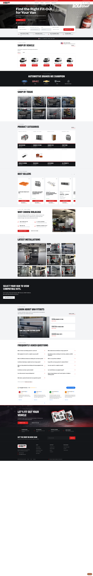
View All (73, 45)
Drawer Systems (38, 448)
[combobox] (24, 29)
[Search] (82, 3)
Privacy (28, 459)
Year (42, 27)
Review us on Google (70, 387)
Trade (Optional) (55, 27)
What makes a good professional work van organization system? (29, 378)
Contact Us (51, 451)
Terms (31, 459)
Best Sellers (38, 453)
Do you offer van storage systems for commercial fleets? (58, 362)
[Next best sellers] (74, 174)
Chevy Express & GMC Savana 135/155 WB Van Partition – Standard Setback (37, 192)
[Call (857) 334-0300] (87, 3)
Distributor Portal (86, 0)
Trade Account (66, 450)
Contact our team (28, 381)
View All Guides (72, 313)
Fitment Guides (52, 448)
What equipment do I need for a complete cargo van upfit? (28, 354)
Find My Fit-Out (69, 29)
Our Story (65, 448)
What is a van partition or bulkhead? (54, 358)
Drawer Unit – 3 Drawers (64, 194)
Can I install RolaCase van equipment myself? (56, 370)
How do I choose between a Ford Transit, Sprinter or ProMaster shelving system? (59, 374)
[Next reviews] (50, 403)
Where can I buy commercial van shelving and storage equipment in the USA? (30, 366)
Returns (51, 450)
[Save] (29, 179)
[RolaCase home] (6, 3)
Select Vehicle (22, 27)
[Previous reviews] (43, 403)
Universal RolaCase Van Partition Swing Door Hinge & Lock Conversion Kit (51, 193)
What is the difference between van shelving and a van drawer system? (30, 358)
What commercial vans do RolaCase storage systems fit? (58, 350)
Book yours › (55, 0)
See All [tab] (19, 52)
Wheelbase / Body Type (34, 27)
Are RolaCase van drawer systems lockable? (25, 370)
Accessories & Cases (39, 450)
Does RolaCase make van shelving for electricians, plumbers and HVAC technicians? (60, 354)
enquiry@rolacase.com (22, 454)
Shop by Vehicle (38, 451)
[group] (46, 396)
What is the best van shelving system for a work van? (27, 350)
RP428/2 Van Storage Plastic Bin (24, 192)
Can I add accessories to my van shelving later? (26, 373)
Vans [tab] (24, 52)
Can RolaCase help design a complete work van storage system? (29, 362)
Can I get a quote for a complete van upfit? (55, 365)
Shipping (34, 459)
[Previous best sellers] (72, 174)
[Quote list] (85, 3)
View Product (24, 202)
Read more (20, 399)
